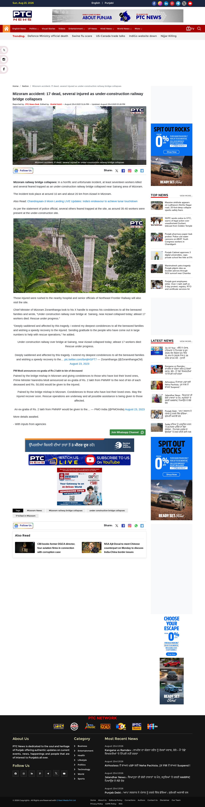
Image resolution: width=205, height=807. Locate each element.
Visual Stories (48, 28)
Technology (84, 769)
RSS (120, 804)
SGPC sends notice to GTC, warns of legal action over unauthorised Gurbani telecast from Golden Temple (178, 222)
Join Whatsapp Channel (125, 432)
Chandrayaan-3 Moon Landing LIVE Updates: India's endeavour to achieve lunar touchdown (82, 201)
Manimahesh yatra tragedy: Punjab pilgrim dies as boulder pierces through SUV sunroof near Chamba (178, 269)
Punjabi (109, 3)
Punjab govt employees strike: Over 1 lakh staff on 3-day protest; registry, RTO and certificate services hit (178, 285)
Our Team (176, 800)
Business (82, 746)
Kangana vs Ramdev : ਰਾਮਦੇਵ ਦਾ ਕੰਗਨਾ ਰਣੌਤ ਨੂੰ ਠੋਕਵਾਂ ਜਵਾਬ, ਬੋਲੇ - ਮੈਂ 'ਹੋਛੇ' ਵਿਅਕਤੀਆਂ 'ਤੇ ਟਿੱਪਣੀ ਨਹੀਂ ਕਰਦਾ (178, 370)
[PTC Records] (74, 726)
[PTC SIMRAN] (137, 726)
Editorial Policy (115, 800)
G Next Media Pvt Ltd (66, 800)
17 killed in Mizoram (25, 516)
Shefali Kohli (56, 104)
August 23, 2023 (79, 363)
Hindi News (106, 28)
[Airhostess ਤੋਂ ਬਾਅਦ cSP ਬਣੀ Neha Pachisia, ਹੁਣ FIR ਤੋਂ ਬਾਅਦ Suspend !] (157, 385)
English (96, 3)
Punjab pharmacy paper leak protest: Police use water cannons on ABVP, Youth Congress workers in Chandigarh (178, 239)
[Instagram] (129, 171)
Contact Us (153, 800)
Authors (141, 800)
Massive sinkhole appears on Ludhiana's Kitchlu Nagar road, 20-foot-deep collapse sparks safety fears (178, 206)
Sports (81, 778)
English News (19, 28)
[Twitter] (117, 171)
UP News (92, 28)
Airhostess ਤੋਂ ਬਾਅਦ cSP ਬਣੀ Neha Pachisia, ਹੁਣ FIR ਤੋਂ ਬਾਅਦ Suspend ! (178, 384)
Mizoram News (34, 510)
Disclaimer (164, 800)
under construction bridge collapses (107, 510)
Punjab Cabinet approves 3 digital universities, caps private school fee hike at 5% (178, 255)
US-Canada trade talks (110, 35)
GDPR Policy (110, 804)
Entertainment (76, 28)
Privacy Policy (96, 804)
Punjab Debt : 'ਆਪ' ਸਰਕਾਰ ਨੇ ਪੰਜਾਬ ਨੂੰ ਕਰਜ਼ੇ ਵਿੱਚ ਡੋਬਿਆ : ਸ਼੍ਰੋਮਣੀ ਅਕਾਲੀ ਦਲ (178, 413)
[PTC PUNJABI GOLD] (105, 726)
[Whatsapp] (136, 171)
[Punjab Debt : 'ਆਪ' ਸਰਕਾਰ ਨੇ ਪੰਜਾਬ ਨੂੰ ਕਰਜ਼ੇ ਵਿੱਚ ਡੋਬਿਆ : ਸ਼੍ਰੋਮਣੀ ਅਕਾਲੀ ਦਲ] (157, 414)
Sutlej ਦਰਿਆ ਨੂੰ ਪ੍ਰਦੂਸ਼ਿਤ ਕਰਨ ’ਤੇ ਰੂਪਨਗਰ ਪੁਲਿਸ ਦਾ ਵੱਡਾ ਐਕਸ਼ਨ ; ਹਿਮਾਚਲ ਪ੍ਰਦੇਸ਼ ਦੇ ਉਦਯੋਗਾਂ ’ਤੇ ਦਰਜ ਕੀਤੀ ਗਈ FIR (178, 428)
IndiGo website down (143, 35)
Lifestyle (82, 760)
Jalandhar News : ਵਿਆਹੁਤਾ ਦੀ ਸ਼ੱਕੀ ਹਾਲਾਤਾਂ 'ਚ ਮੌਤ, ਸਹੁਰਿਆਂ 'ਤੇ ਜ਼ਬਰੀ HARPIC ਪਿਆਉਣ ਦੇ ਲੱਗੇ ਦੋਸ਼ (178, 399)
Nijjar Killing (168, 35)
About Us (102, 800)
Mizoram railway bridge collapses (66, 510)
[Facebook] (123, 171)
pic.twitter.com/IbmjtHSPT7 (80, 359)
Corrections (130, 800)
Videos (62, 28)
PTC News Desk (32, 104)
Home (15, 86)
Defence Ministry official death (48, 35)
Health (81, 755)
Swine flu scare (82, 35)
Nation (25, 86)
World (81, 774)
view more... (186, 196)
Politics (33, 28)
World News (123, 28)
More (137, 28)
